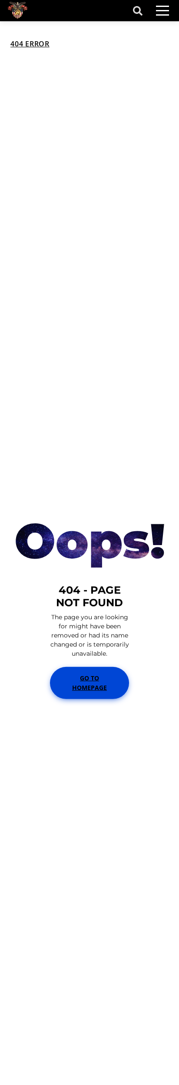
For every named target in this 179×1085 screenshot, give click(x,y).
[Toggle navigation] (162, 10)
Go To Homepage (89, 682)
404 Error (30, 44)
